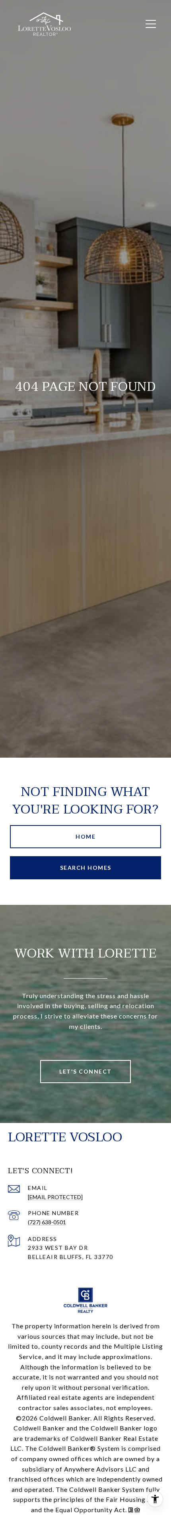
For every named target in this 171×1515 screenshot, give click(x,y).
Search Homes (85, 867)
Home (85, 836)
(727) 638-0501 (47, 1222)
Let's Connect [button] (85, 1071)
